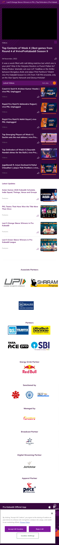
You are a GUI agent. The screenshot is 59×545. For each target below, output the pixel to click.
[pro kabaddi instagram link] (31, 501)
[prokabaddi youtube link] (50, 501)
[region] (27, 526)
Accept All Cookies (15, 529)
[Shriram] (15, 282)
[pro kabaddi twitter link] (25, 500)
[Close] (52, 513)
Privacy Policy (25, 522)
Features (5, 198)
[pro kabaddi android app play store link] (44, 501)
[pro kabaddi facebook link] (18, 501)
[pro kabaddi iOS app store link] (37, 501)
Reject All (40, 529)
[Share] (55, 58)
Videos (4, 43)
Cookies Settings (28, 536)
